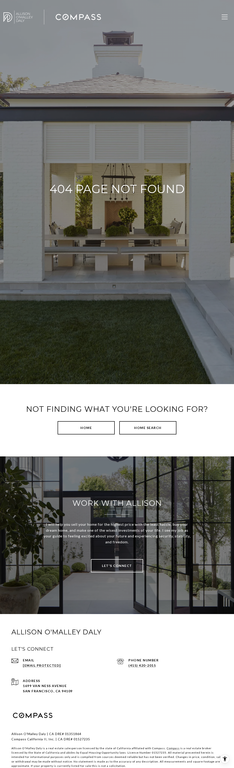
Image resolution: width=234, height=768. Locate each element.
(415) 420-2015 (142, 665)
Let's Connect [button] (117, 566)
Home (86, 428)
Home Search (148, 428)
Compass (173, 748)
